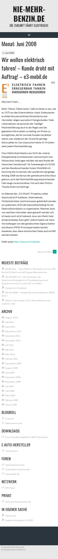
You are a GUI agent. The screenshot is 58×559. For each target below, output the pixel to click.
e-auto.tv (9, 418)
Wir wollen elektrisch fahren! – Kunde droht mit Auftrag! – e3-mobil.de (28, 68)
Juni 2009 (9, 372)
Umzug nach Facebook (16, 288)
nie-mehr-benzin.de (29, 13)
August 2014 (11, 317)
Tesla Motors (11, 451)
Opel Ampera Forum (14, 465)
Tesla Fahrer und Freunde (17, 469)
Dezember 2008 (12, 377)
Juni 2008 (9, 391)
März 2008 (10, 395)
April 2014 (10, 326)
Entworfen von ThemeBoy (13, 550)
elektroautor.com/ (13, 423)
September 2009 (13, 363)
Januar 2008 (11, 404)
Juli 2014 (9, 322)
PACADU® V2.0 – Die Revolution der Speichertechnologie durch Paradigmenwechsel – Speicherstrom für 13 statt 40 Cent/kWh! (25, 280)
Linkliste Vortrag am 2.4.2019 (19, 520)
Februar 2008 (11, 400)
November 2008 (13, 381)
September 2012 (13, 331)
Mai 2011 (9, 349)
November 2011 (13, 340)
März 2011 (10, 354)
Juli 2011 (9, 345)
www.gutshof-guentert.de (18, 501)
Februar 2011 (11, 358)
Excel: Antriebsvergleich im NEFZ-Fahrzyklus (26, 437)
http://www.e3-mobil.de (27, 241)
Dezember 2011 (12, 335)
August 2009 (11, 368)
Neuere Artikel (46, 251)
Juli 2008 (9, 386)
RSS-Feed (10, 487)
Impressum (10, 515)
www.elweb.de (12, 474)
